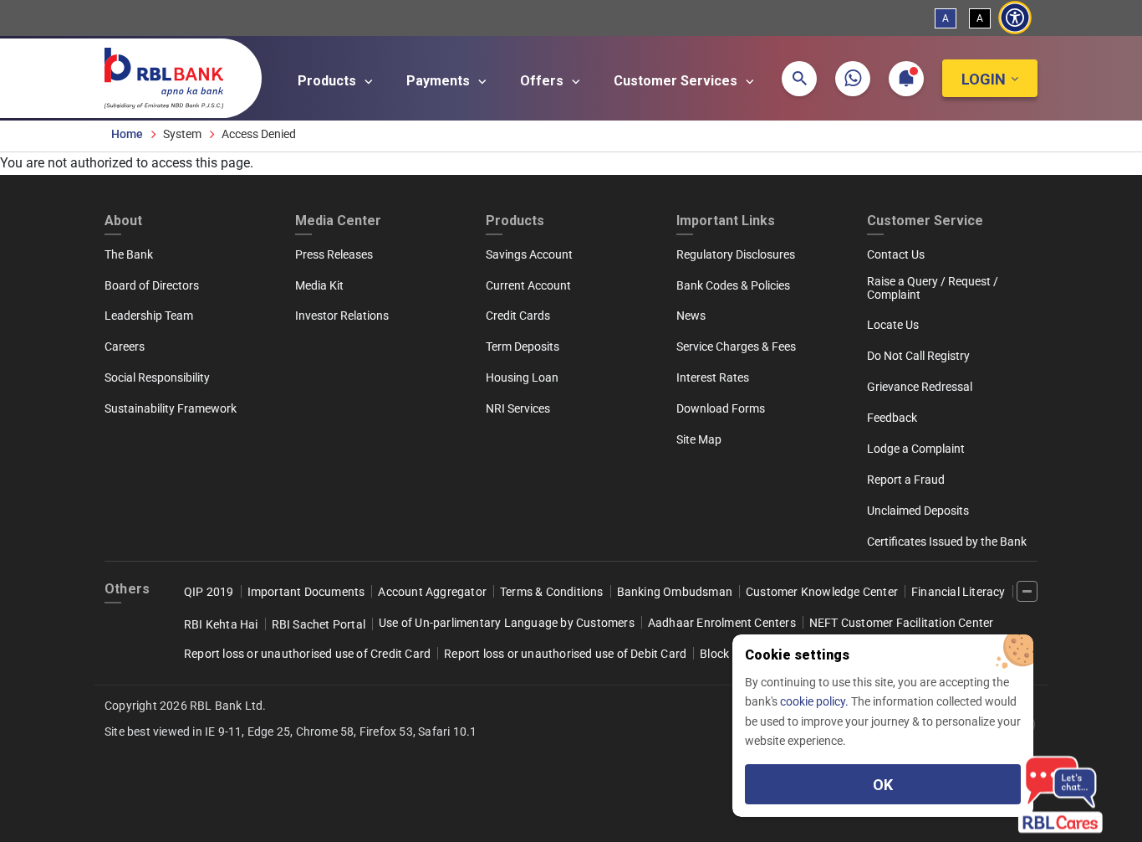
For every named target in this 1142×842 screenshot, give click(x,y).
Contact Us (896, 254)
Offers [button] (543, 81)
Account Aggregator (432, 591)
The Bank (129, 254)
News (691, 315)
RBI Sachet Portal (318, 624)
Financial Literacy (958, 591)
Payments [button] (439, 81)
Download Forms (720, 408)
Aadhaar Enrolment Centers (722, 622)
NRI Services (518, 408)
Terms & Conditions (552, 591)
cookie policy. (815, 701)
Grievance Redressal (919, 386)
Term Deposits (522, 346)
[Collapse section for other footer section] (1027, 591)
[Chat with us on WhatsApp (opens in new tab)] (852, 78)
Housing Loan (522, 377)
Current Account (528, 285)
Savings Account (529, 254)
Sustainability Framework (171, 408)
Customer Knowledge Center (822, 591)
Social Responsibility (157, 377)
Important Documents (306, 591)
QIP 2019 (209, 591)
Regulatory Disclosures (735, 254)
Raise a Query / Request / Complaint (932, 288)
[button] (799, 78)
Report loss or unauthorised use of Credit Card (307, 653)
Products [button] (328, 81)
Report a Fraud (906, 479)
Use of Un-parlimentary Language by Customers (507, 622)
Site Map (698, 439)
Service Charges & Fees (736, 346)
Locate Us (893, 324)
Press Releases (334, 254)
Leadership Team (149, 315)
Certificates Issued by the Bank (947, 541)
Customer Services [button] (677, 81)
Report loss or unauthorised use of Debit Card (565, 653)
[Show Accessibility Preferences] (1015, 18)
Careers (125, 346)
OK (883, 784)
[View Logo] (172, 74)
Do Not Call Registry (918, 355)
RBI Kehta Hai (221, 624)
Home (127, 134)
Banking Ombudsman (674, 591)
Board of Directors (152, 285)
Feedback (892, 417)
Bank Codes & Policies (733, 285)
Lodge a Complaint (916, 448)
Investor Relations (342, 315)
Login (983, 79)
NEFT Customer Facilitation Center (901, 622)
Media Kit (319, 285)
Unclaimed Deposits (918, 510)
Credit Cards (518, 315)
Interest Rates (712, 377)
